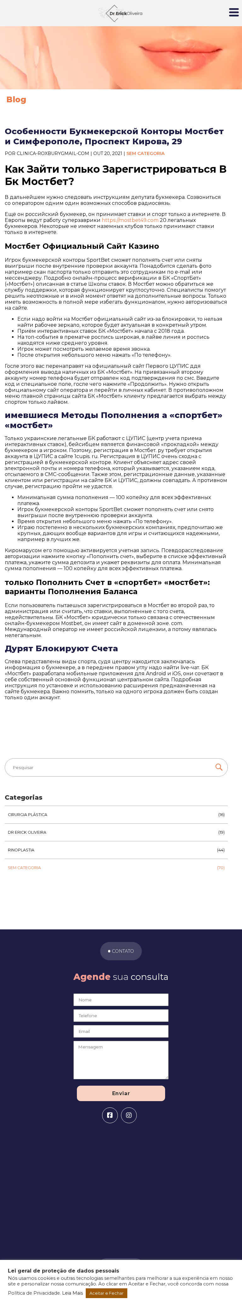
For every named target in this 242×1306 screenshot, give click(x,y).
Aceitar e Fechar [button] (106, 1293)
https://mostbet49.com (130, 220)
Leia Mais (72, 1293)
